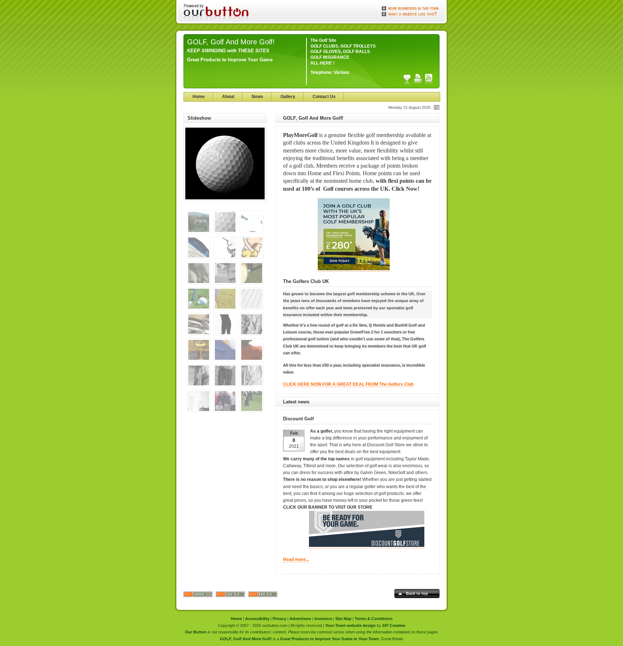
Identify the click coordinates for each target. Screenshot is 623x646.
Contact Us (324, 96)
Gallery (287, 96)
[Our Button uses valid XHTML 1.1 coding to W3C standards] (198, 596)
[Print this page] (417, 79)
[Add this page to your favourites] (407, 79)
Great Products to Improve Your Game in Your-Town (329, 639)
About (228, 96)
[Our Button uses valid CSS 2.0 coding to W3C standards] (230, 596)
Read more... (296, 559)
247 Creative (393, 625)
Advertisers (300, 618)
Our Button (196, 632)
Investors (323, 618)
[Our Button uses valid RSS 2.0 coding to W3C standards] (262, 596)
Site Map (343, 618)
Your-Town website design (350, 625)
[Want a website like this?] (410, 13)
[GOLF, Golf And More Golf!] (225, 203)
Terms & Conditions (374, 618)
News (257, 96)
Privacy (279, 618)
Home (199, 96)
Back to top (417, 593)
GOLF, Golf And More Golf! (231, 42)
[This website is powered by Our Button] (217, 13)
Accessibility (257, 618)
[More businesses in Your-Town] (410, 8)
